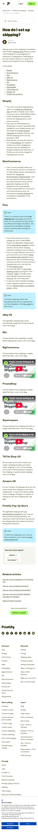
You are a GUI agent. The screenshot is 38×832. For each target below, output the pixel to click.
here (13, 326)
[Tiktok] (3, 633)
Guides (23, 710)
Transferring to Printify (7, 747)
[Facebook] (11, 633)
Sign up (32, 4)
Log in (21, 4)
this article (27, 304)
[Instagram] (16, 633)
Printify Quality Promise (10, 784)
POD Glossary (26, 755)
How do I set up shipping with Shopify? (17, 590)
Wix (8, 82)
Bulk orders (6, 742)
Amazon (4, 661)
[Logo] (8, 3)
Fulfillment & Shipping (19, 10)
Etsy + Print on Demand (26, 726)
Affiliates (5, 787)
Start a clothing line (28, 668)
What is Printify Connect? (12, 601)
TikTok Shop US (12, 89)
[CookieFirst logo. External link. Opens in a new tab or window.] (2, 800)
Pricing (23, 653)
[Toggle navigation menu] (4, 4)
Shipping (31, 10)
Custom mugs (7, 723)
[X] (29, 633)
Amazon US (11, 92)
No (13, 560)
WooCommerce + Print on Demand (27, 738)
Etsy (8, 75)
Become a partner (8, 780)
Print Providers (7, 776)
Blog (22, 706)
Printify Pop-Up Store (14, 94)
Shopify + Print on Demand (27, 732)
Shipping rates (26, 657)
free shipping (16, 143)
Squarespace (11, 87)
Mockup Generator (28, 665)
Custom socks (7, 727)
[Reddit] (24, 633)
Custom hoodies (8, 714)
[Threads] (7, 633)
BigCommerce (12, 80)
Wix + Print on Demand (26, 744)
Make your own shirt (28, 678)
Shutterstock (6, 697)
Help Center (25, 714)
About (4, 765)
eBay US (10, 78)
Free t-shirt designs (9, 738)
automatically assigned (20, 245)
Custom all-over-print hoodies (8, 718)
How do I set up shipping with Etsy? (16, 586)
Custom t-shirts (7, 710)
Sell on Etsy (25, 721)
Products (5, 706)
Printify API (6, 687)
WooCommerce (12, 73)
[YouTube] (33, 633)
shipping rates (18, 52)
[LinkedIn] (20, 633)
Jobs (3, 769)
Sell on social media (28, 682)
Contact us (6, 772)
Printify (6, 11)
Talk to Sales (6, 791)
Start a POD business (25, 673)
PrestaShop (11, 85)
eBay (3, 665)
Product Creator (27, 661)
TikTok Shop (6, 657)
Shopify (9, 70)
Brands (23, 650)
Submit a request (19, 613)
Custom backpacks (8, 731)
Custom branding (8, 734)
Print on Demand (27, 717)
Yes (13, 555)
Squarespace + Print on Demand (28, 750)
